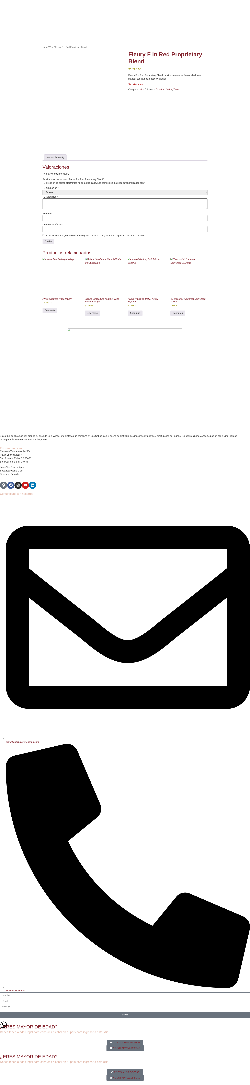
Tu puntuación (51, 188)
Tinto (176, 89)
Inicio (45, 47)
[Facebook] (10, 485)
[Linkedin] (32, 485)
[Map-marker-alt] (3, 485)
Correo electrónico (53, 224)
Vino (51, 47)
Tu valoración (50, 197)
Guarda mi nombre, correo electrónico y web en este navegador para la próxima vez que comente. (95, 235)
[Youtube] (25, 485)
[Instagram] (18, 485)
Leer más (50, 310)
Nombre (47, 213)
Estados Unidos (164, 89)
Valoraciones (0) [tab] (55, 157)
